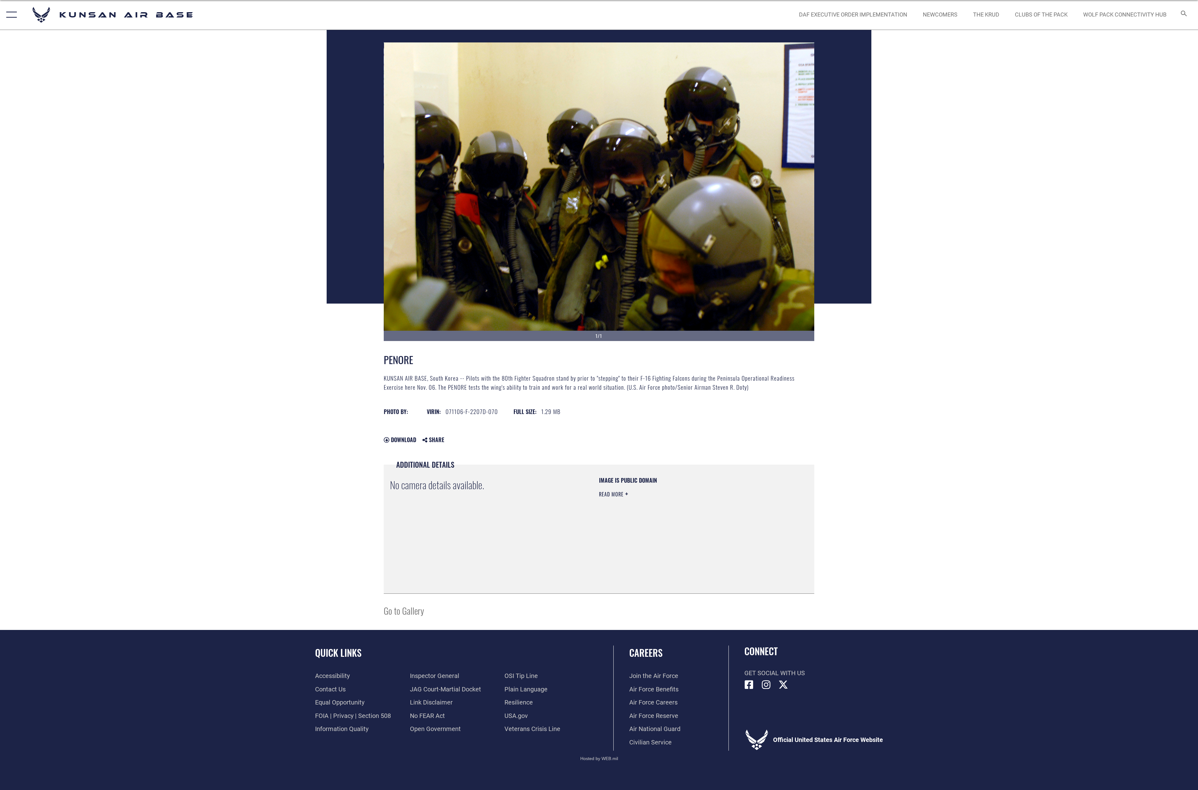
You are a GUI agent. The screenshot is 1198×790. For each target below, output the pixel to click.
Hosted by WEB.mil (599, 758)
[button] (10, 15)
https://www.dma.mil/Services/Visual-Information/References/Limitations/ (672, 533)
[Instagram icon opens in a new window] (766, 685)
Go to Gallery (404, 610)
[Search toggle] (1183, 15)
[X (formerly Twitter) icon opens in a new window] (783, 685)
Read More (612, 494)
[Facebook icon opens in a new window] (749, 685)
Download (402, 440)
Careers (646, 653)
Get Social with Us (774, 673)
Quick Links (338, 653)
